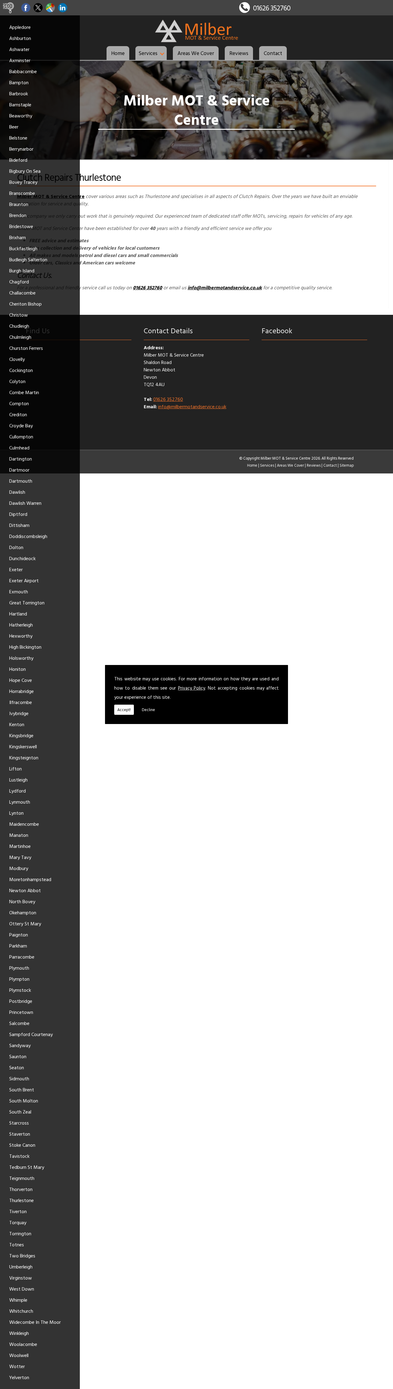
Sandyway (20, 1045)
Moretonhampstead (30, 879)
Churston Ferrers (26, 348)
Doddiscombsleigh (28, 536)
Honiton (17, 669)
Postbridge (20, 1001)
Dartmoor (19, 469)
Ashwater (19, 49)
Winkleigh (19, 1333)
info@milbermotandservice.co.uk (192, 406)
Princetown (21, 1012)
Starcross (19, 1122)
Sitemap (347, 465)
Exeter (16, 569)
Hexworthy (21, 635)
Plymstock (20, 990)
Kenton (16, 724)
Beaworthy (20, 115)
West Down (21, 1288)
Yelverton (19, 1377)
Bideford (18, 160)
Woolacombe (23, 1344)
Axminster (19, 60)
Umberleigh (21, 1266)
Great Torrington (27, 602)
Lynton (16, 813)
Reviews (238, 53)
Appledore (20, 27)
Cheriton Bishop (25, 303)
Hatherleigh (21, 624)
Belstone (18, 137)
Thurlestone (21, 1200)
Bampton (19, 82)
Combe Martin (24, 392)
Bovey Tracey (23, 182)
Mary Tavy (20, 857)
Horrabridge (21, 691)
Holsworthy (21, 658)
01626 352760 (271, 7)
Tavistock (19, 1156)
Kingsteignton (23, 757)
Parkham (18, 945)
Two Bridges (22, 1255)
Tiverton (18, 1211)
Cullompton (21, 436)
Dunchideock (22, 558)
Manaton (18, 835)
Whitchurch (21, 1311)
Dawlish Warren (25, 503)
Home (118, 53)
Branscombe (22, 193)
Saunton (17, 1056)
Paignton (18, 934)
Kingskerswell (23, 746)
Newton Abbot (25, 890)
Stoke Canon (22, 1145)
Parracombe (21, 956)
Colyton (17, 381)
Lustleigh (18, 779)
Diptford (18, 514)
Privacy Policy (191, 687)
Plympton (19, 979)
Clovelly (17, 359)
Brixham (17, 237)
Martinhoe (20, 846)
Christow (18, 315)
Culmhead (19, 447)
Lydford (17, 790)
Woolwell (19, 1355)
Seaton (16, 1067)
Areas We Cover (195, 53)
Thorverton (21, 1189)
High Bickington (25, 647)
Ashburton (20, 38)
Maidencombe (24, 824)
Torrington (20, 1233)
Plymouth (19, 968)
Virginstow (20, 1277)
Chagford (19, 281)
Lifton (15, 768)
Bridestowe (21, 226)
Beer (13, 126)
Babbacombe (23, 71)
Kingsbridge (21, 735)
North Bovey (22, 901)
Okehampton (22, 912)
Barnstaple (20, 104)
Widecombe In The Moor (35, 1322)
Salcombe (19, 1023)
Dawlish (17, 492)
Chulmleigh (20, 337)
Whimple (18, 1300)
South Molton (23, 1100)
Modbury (18, 868)
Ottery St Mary (25, 923)
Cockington (21, 370)
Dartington (20, 458)
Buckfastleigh (23, 248)
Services (148, 53)
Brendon (17, 215)
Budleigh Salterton (28, 259)
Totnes (16, 1244)
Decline (148, 709)
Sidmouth (19, 1078)
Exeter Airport (24, 580)
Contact (273, 53)
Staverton (19, 1134)
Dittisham (19, 525)
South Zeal (20, 1111)
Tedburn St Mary (26, 1167)
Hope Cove (20, 680)
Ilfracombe (20, 702)
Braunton (18, 204)
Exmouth (18, 591)
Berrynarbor (21, 148)
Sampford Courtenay (31, 1034)
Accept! (124, 709)
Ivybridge (19, 713)
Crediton (18, 414)
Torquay (17, 1222)
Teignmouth (21, 1178)
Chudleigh (19, 326)
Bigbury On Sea (25, 171)
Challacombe (22, 292)
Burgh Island (21, 270)
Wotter (17, 1366)
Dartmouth (20, 481)
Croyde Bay (21, 425)
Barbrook (18, 93)
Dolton (16, 547)
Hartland (18, 613)
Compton (19, 403)
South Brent (21, 1089)
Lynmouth (19, 801)
